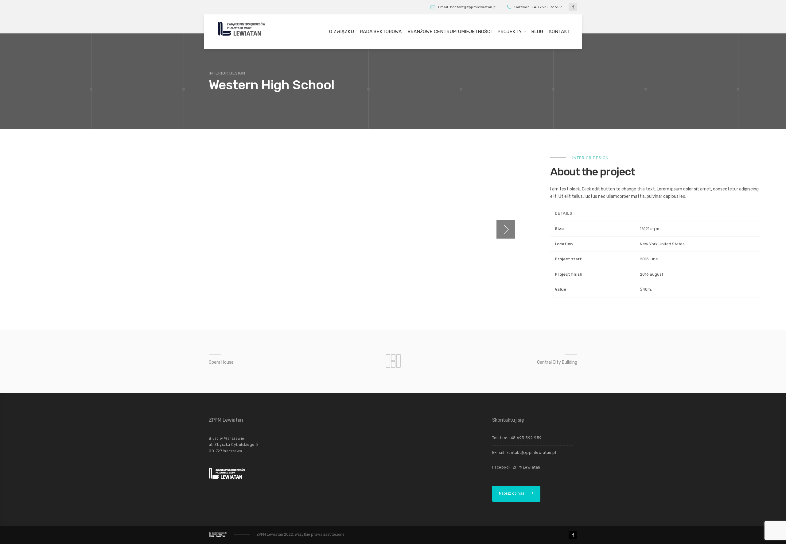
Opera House (221, 362)
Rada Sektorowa (381, 31)
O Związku (341, 31)
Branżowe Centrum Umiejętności (449, 31)
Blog (537, 31)
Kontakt (559, 31)
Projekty (509, 31)
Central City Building (557, 362)
